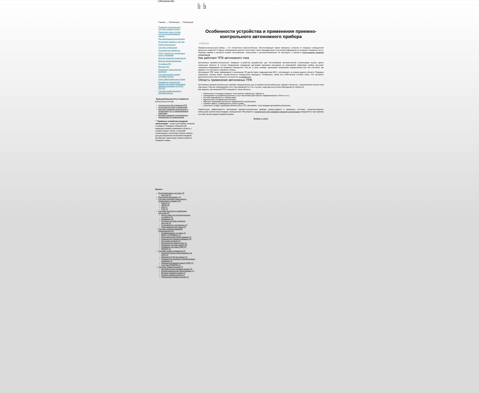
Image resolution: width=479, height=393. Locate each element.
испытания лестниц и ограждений (172, 107)
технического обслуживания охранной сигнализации (277, 112)
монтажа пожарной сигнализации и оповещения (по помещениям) (173, 116)
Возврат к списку (261, 119)
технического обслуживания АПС (172, 105)
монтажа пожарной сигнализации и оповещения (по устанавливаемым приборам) (173, 111)
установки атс (245, 77)
